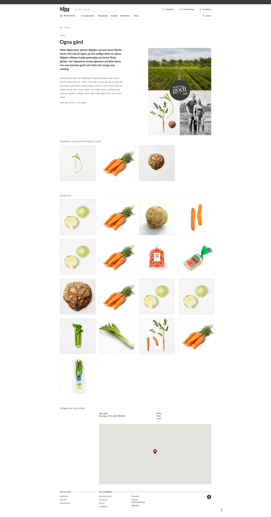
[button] (155, 451)
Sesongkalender (88, 16)
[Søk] (116, 9)
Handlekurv (64, 496)
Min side (63, 499)
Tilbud (136, 16)
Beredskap (135, 505)
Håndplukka (103, 16)
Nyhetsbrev (125, 16)
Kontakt (114, 16)
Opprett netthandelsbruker (138, 500)
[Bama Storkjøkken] (64, 11)
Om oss (102, 503)
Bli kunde (135, 496)
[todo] (221, 511)
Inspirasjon (103, 499)
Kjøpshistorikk (65, 503)
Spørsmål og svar (105, 496)
